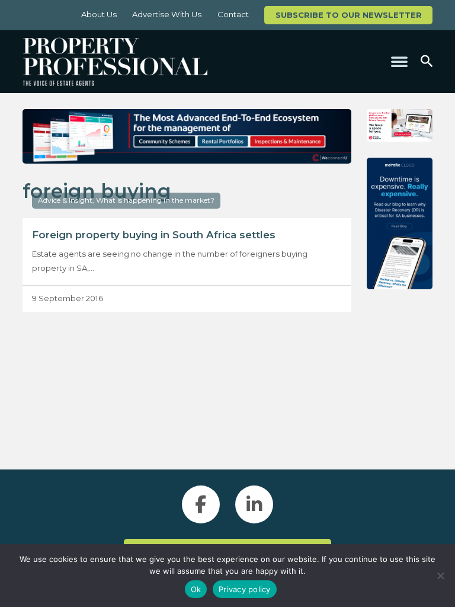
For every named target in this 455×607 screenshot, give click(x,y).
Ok (196, 589)
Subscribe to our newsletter (348, 15)
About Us (99, 14)
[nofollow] (399, 125)
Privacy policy (245, 589)
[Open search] (426, 61)
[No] (440, 576)
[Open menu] (399, 62)
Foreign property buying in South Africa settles (153, 235)
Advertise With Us (166, 14)
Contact (233, 14)
